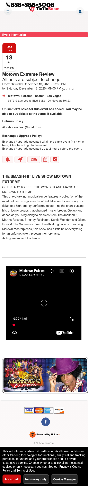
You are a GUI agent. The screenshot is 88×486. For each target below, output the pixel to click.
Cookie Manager (64, 479)
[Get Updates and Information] (8, 159)
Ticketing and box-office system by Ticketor (45, 435)
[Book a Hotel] (34, 159)
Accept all (12, 479)
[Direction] (20, 159)
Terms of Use (25, 470)
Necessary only (36, 479)
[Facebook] (45, 422)
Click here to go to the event (28, 145)
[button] (80, 11)
